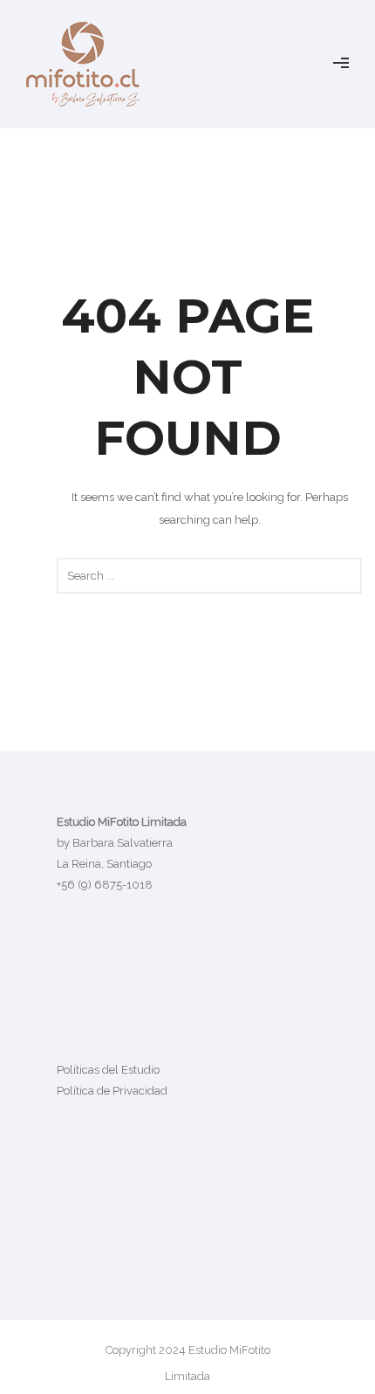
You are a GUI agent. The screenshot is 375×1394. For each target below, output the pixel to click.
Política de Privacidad (112, 1090)
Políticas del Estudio (108, 1069)
